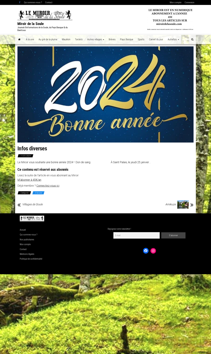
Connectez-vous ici (47, 185)
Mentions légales (27, 254)
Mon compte (175, 2)
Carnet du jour (156, 39)
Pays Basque (126, 39)
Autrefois (172, 39)
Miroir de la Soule (30, 24)
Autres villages (95, 39)
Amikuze (170, 204)
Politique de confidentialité (31, 259)
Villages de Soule (32, 204)
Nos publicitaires (27, 239)
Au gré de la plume (48, 39)
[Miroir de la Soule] (19, 39)
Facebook (19, 2)
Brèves (112, 39)
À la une (30, 39)
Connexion (189, 2)
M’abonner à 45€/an (29, 179)
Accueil (23, 230)
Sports (141, 39)
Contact (48, 2)
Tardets (79, 39)
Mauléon (66, 39)
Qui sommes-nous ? (33, 2)
